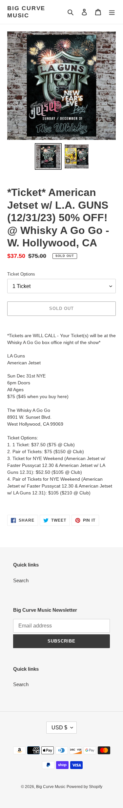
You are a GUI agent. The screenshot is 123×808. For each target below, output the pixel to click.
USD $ (59, 727)
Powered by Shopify (84, 786)
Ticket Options (21, 274)
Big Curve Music (26, 12)
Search (21, 580)
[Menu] (112, 12)
